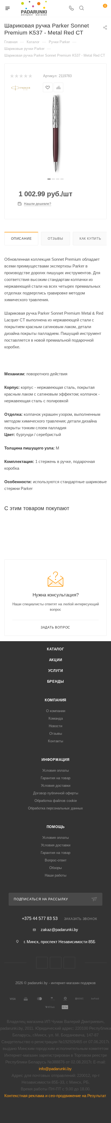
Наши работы (55, 875)
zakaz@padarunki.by (59, 929)
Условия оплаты (55, 770)
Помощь (56, 827)
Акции (55, 660)
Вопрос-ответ (56, 860)
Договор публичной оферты (55, 793)
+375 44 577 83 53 (40, 918)
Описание (21, 239)
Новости (55, 726)
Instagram (69, 963)
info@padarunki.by (55, 1068)
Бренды (55, 681)
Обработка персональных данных (55, 808)
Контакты (55, 741)
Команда (55, 718)
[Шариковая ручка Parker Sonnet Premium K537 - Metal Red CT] (55, 134)
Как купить (90, 239)
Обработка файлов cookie (55, 801)
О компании (55, 711)
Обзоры (55, 868)
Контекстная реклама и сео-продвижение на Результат (55, 1095)
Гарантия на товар (55, 778)
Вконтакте (42, 963)
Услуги (55, 671)
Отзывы (55, 239)
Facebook (55, 963)
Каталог (55, 649)
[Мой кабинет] (91, 8)
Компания (55, 700)
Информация (55, 760)
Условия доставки (55, 786)
